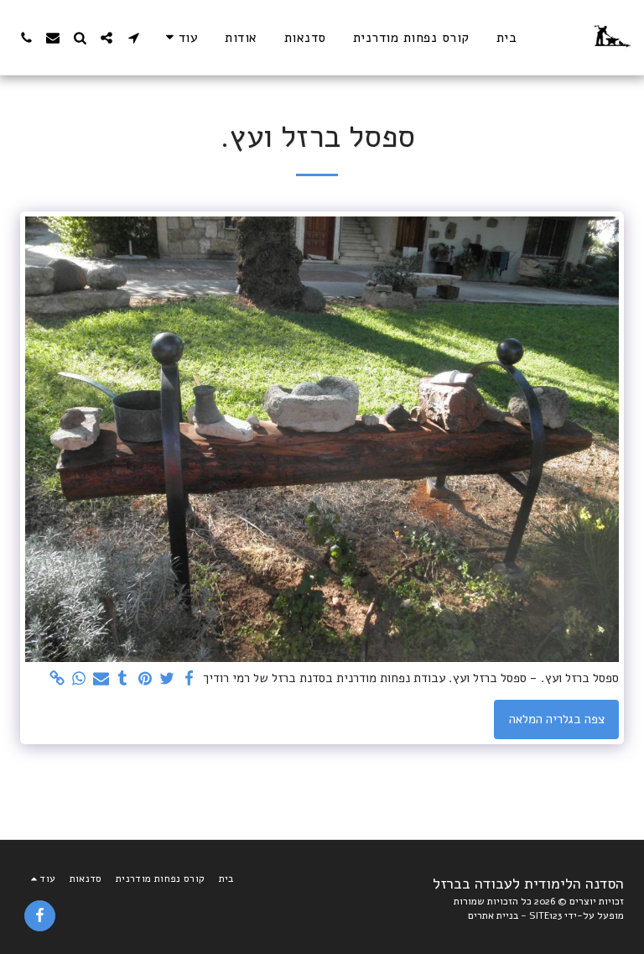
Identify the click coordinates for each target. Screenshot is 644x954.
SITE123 (545, 915)
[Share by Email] (101, 678)
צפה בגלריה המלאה (557, 719)
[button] (133, 37)
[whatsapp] (79, 678)
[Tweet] (167, 678)
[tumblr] (123, 678)
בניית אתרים (493, 915)
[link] (57, 678)
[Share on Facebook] (189, 678)
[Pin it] (145, 678)
